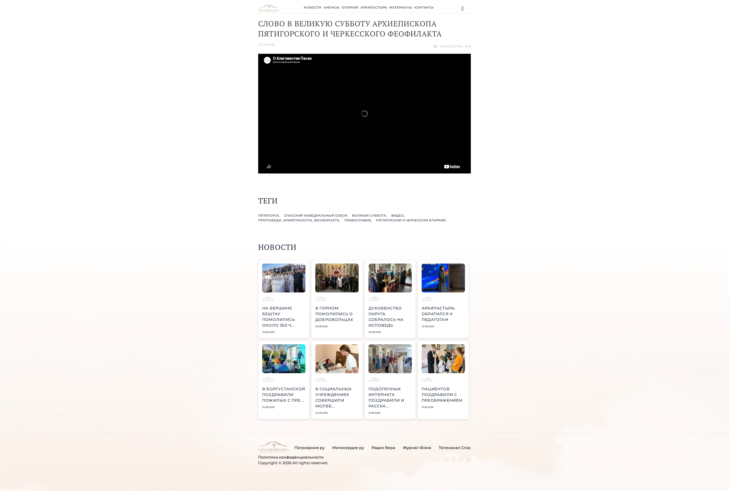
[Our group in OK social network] (468, 460)
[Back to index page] (268, 11)
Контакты (424, 7)
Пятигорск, (269, 215)
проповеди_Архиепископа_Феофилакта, (299, 220)
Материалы (400, 7)
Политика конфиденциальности (291, 457)
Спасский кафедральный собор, (316, 215)
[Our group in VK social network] (447, 460)
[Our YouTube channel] (461, 460)
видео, (398, 215)
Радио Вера (383, 447)
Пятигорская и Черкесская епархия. (411, 220)
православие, (358, 220)
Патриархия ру (309, 447)
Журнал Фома (417, 447)
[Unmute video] (364, 113)
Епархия (350, 7)
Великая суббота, (370, 215)
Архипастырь (374, 7)
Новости (312, 7)
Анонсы (332, 7)
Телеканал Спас (455, 447)
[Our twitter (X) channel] (454, 460)
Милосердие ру (348, 447)
